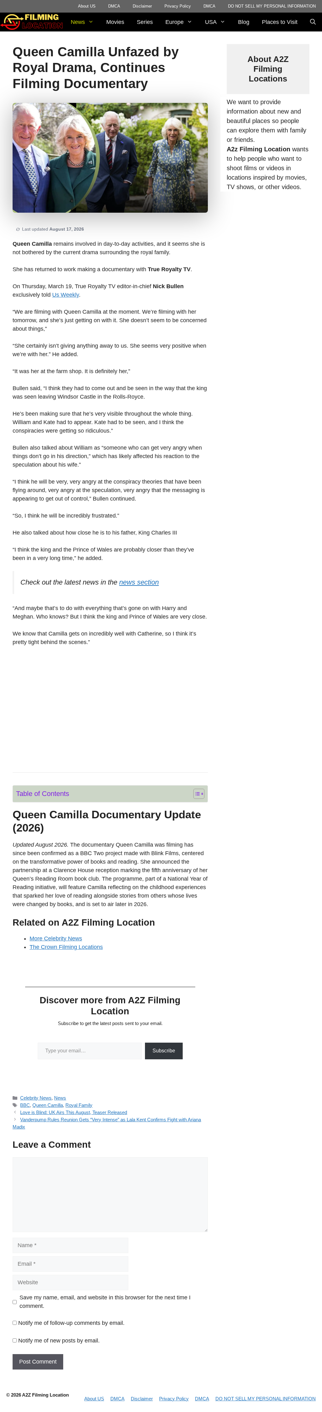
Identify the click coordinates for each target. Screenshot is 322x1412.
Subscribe (164, 1050)
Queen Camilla (47, 1105)
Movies (115, 22)
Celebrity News (36, 1098)
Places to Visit (279, 22)
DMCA (114, 6)
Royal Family (78, 1105)
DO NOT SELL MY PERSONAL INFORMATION (272, 6)
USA (211, 22)
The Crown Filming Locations (66, 947)
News (78, 22)
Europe (174, 22)
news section (139, 582)
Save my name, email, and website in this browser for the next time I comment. (105, 1301)
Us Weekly (65, 295)
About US (87, 6)
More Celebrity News (56, 938)
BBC (25, 1105)
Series (145, 22)
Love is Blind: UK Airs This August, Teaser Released (73, 1112)
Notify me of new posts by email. (59, 1340)
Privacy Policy (177, 6)
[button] (313, 22)
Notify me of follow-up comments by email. (71, 1323)
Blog (243, 22)
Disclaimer (142, 6)
